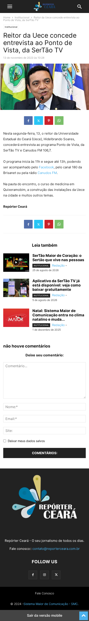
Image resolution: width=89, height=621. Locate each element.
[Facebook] (28, 120)
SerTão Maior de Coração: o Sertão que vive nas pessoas (58, 257)
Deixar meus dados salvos (26, 441)
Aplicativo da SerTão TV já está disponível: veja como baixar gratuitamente (56, 285)
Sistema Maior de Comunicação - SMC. (51, 604)
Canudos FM (47, 173)
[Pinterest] (48, 120)
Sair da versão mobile (44, 615)
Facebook (46, 167)
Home (6, 17)
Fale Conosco (44, 593)
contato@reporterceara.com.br (56, 549)
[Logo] (44, 517)
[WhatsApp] (59, 120)
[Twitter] (38, 120)
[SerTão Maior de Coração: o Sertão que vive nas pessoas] (16, 263)
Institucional (22, 17)
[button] (9, 6)
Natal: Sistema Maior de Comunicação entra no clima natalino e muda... (58, 315)
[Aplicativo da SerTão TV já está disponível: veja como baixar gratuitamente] (16, 288)
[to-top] (83, 613)
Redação (58, 265)
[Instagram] (44, 575)
